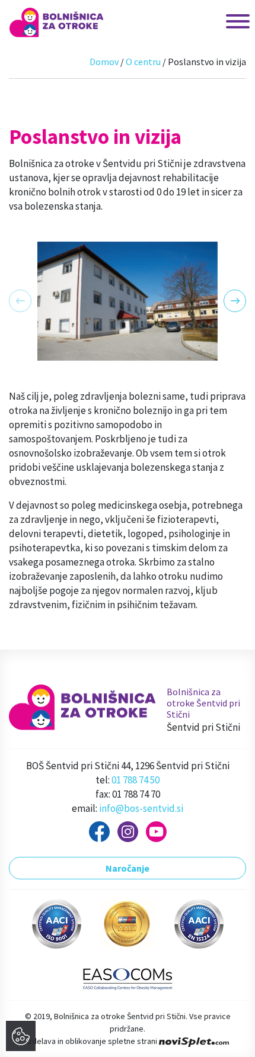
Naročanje (127, 868)
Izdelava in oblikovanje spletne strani (92, 1041)
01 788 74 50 (135, 779)
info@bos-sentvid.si (141, 808)
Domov (104, 62)
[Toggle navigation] (226, 22)
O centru (143, 62)
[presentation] (20, 301)
